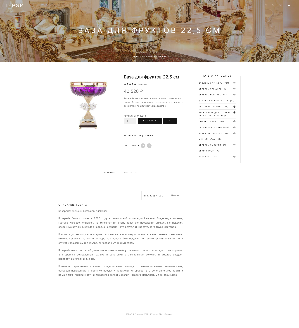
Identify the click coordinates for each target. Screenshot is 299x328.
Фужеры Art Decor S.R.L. (214, 101)
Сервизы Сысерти (210, 145)
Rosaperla (205, 157)
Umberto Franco (209, 121)
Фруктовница (146, 135)
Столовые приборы (211, 83)
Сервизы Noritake (210, 95)
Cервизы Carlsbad (210, 89)
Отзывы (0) (131, 173)
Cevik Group (206, 151)
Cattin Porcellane (210, 127)
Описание (110, 173)
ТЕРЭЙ (14, 5)
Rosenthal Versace (211, 133)
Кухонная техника (210, 107)
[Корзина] (279, 5)
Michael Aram (207, 139)
